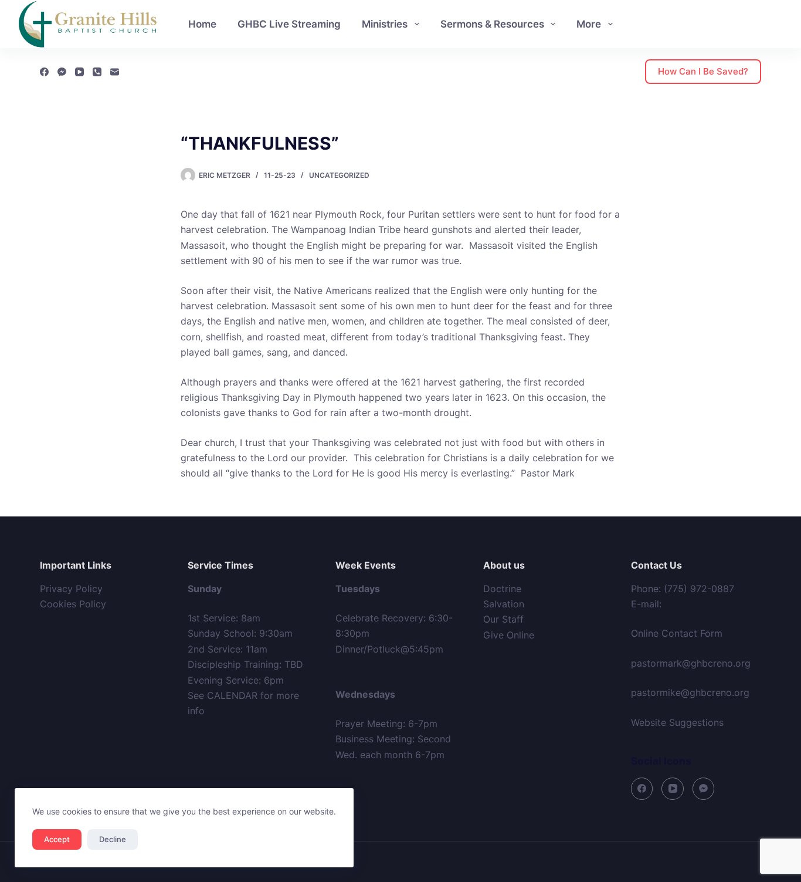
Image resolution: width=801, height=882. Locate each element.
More (588, 24)
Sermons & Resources (492, 24)
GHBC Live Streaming (289, 24)
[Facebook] (44, 71)
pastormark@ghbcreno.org (691, 663)
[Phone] (97, 71)
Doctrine (502, 588)
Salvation (503, 604)
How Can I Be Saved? (703, 71)
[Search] (777, 24)
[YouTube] (79, 71)
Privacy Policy (71, 588)
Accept (57, 839)
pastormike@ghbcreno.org (690, 692)
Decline (112, 839)
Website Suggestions (677, 722)
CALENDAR (232, 695)
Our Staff (503, 619)
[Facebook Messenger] (61, 71)
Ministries (385, 24)
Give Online (508, 635)
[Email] (114, 71)
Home (202, 24)
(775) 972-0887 (699, 588)
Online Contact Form (676, 633)
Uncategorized (339, 175)
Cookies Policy (73, 604)
